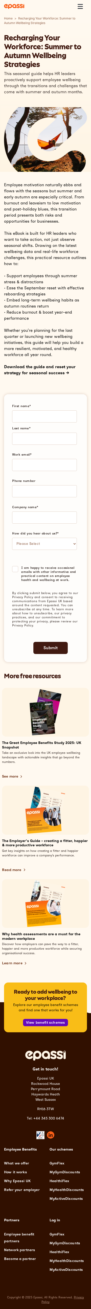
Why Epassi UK (17, 1181)
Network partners (19, 1250)
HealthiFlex (59, 1181)
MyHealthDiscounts (67, 1190)
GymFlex (57, 1163)
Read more (11, 870)
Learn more (12, 963)
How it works (15, 1172)
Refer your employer (22, 1190)
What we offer (16, 1163)
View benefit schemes (45, 1022)
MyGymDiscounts (65, 1172)
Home (8, 18)
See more (10, 776)
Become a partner (20, 1259)
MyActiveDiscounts (66, 1199)
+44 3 (38, 1118)
